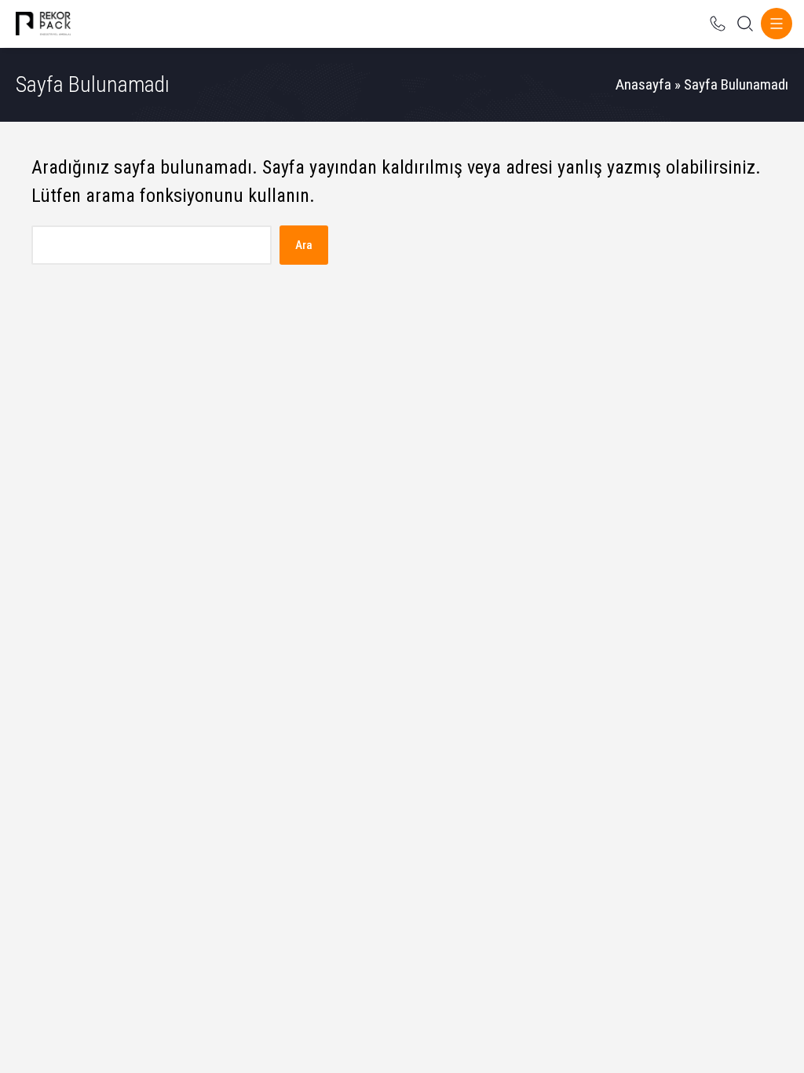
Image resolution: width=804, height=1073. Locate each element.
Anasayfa (643, 84)
